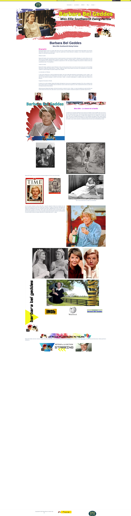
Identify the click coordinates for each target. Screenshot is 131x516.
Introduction (69, 4)
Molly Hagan (83, 338)
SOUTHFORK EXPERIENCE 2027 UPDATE (65, 0)
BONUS (82, 4)
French (114, 0)
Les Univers (76, 4)
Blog (88, 4)
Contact (92, 4)
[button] (72, 5)
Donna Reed (69, 338)
